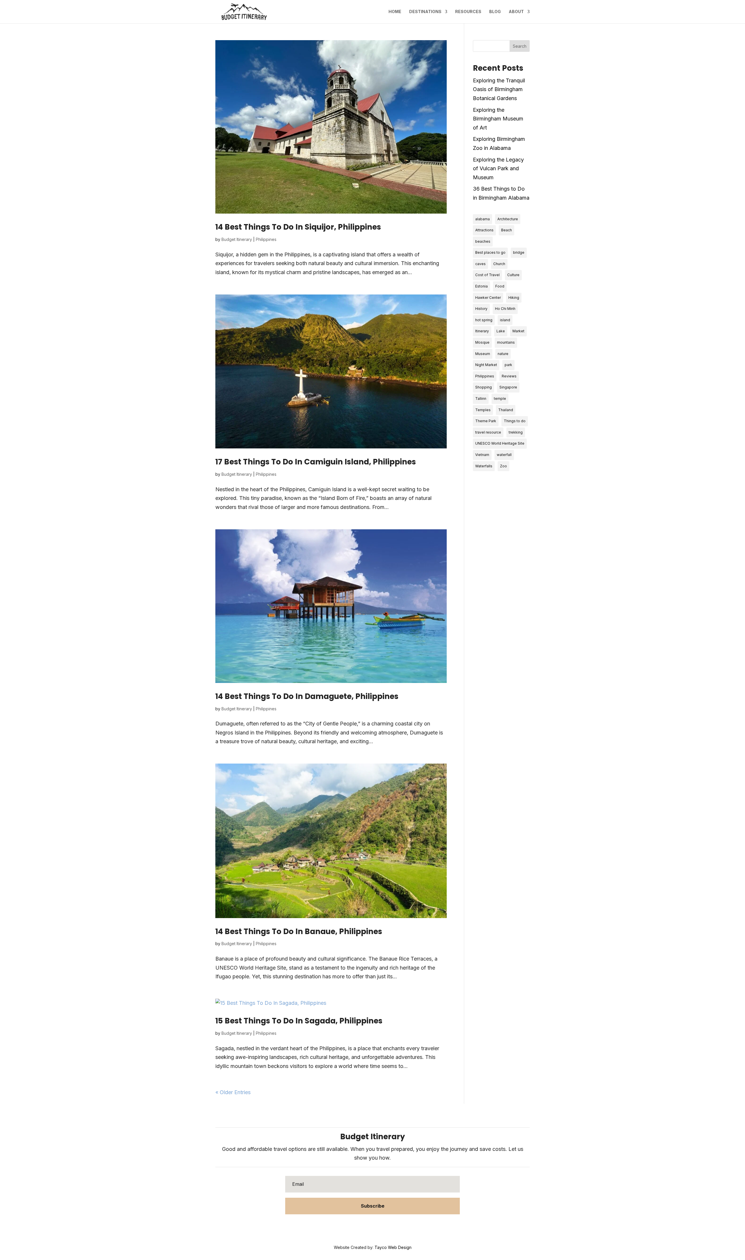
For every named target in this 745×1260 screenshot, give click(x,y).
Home (395, 12)
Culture (513, 275)
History (481, 308)
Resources (468, 12)
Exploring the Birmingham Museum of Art (498, 119)
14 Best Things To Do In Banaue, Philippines (298, 931)
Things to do (515, 421)
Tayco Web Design (393, 1247)
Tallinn (480, 398)
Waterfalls (483, 466)
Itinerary (482, 331)
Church (499, 264)
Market (518, 331)
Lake (500, 331)
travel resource (488, 432)
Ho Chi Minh (505, 308)
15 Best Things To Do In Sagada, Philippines (298, 1021)
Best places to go (490, 252)
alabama (482, 219)
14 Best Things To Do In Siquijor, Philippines (298, 227)
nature (503, 354)
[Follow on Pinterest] (378, 1227)
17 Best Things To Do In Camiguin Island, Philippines (315, 462)
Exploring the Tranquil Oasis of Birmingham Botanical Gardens (499, 89)
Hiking (513, 297)
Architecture (507, 219)
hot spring (483, 320)
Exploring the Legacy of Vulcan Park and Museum (498, 168)
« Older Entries (233, 1092)
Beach (506, 230)
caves (480, 264)
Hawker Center (488, 297)
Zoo (503, 466)
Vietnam (482, 454)
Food (499, 286)
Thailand (505, 410)
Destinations (425, 12)
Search (519, 46)
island (505, 320)
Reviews (509, 376)
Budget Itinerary (236, 239)
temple (500, 398)
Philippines (266, 239)
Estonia (481, 286)
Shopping (483, 387)
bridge (518, 252)
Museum (482, 354)
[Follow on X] (366, 1227)
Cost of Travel (487, 275)
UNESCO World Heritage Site (499, 443)
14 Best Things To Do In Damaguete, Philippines (306, 696)
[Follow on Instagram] (390, 1227)
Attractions (484, 230)
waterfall (504, 454)
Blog (495, 12)
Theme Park (485, 421)
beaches (482, 241)
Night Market (486, 365)
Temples (483, 410)
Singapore (508, 387)
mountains (506, 342)
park (508, 365)
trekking (516, 432)
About (516, 12)
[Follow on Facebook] (355, 1227)
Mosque (482, 342)
